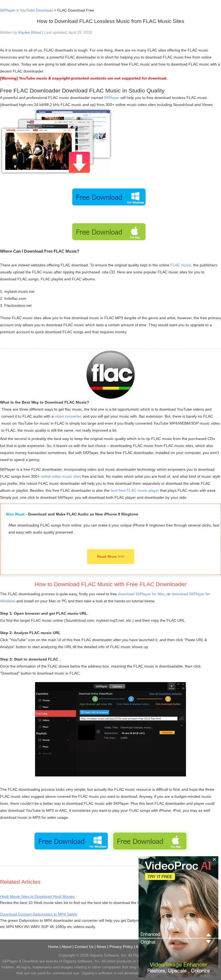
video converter (68, 416)
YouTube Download (36, 10)
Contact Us (84, 946)
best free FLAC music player (134, 490)
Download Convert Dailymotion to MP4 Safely (38, 914)
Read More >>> (110, 556)
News (101, 946)
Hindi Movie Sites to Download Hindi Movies (37, 896)
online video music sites (61, 476)
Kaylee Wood (29, 32)
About (66, 946)
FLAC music (180, 265)
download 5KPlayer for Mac (141, 594)
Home (53, 946)
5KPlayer (7, 10)
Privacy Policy (121, 946)
